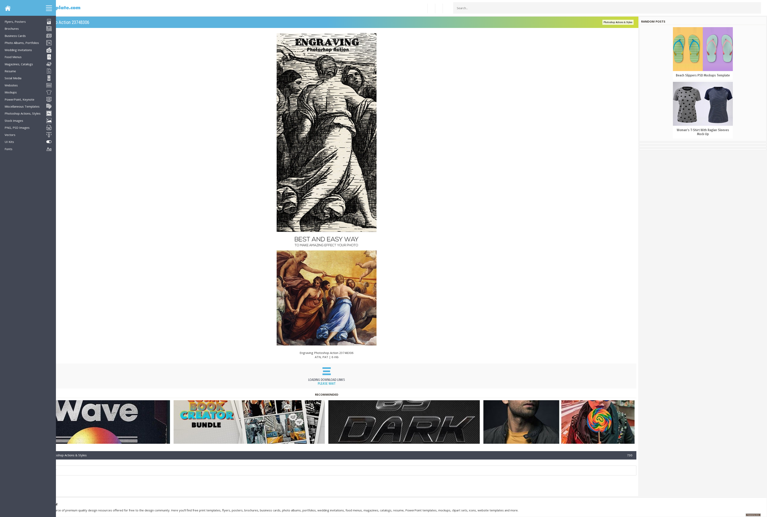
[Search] (757, 8)
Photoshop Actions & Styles (618, 22)
